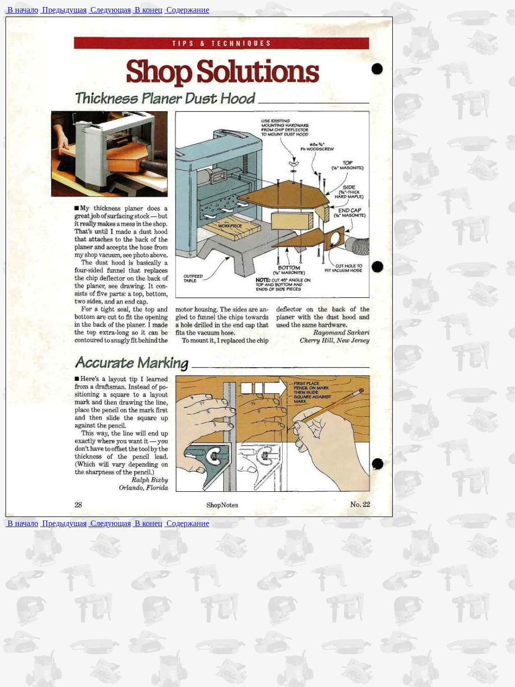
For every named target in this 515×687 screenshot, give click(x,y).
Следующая (110, 10)
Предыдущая (63, 10)
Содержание (186, 10)
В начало (22, 10)
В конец (147, 10)
